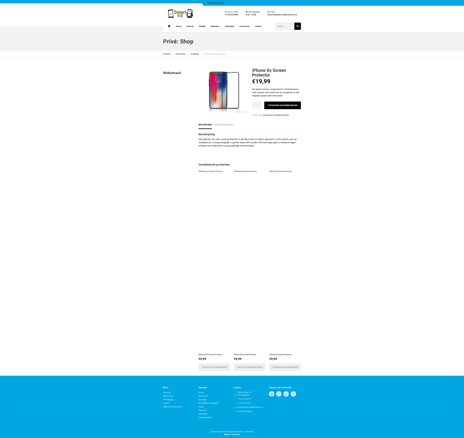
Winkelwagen (168, 399)
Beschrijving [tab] (205, 125)
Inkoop (178, 26)
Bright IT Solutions (232, 434)
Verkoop (190, 26)
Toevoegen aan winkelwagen (282, 105)
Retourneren (203, 396)
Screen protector (282, 115)
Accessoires (244, 26)
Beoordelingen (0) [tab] (224, 125)
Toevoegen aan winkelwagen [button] (214, 367)
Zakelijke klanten (205, 417)
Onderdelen (229, 26)
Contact (258, 26)
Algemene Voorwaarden (172, 407)
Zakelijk (202, 26)
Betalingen (203, 399)
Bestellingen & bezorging (208, 403)
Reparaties (215, 26)
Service (201, 392)
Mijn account (168, 396)
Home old (167, 392)
